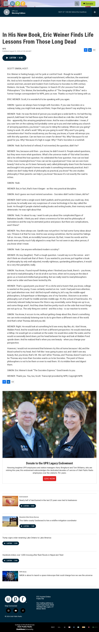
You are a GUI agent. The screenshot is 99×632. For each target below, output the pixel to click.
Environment (23, 497)
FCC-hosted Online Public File (43, 598)
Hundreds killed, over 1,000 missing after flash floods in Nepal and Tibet (32, 555)
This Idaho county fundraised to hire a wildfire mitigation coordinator (48, 520)
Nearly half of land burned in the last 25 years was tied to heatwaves (48, 500)
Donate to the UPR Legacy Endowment (49, 463)
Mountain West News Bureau (29, 517)
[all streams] (95, 12)
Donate (89, 3)
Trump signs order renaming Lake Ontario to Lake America (26, 538)
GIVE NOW (49, 478)
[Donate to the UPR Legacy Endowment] (49, 424)
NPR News (22, 572)
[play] (7, 12)
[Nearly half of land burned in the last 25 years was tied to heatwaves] (10, 501)
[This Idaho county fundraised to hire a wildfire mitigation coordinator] (10, 521)
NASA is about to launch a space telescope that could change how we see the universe (55, 575)
